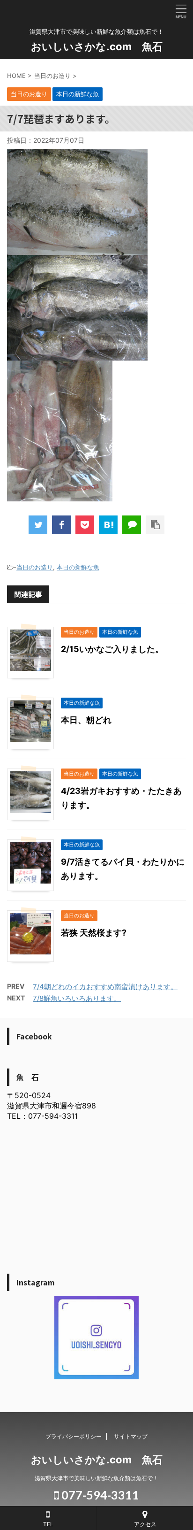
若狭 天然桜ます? (93, 933)
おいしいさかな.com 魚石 (97, 46)
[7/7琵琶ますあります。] (108, 524)
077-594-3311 (99, 1495)
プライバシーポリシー (73, 1436)
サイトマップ (131, 1436)
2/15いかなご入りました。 (112, 649)
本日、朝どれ (86, 720)
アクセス (145, 1524)
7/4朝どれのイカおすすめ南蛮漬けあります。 (105, 986)
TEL (48, 1524)
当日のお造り (34, 567)
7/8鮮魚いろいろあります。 (77, 998)
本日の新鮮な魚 (78, 567)
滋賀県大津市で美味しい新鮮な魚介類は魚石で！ (96, 1478)
